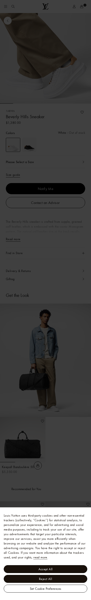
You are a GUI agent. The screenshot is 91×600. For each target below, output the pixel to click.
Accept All (45, 569)
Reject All (45, 579)
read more (40, 557)
